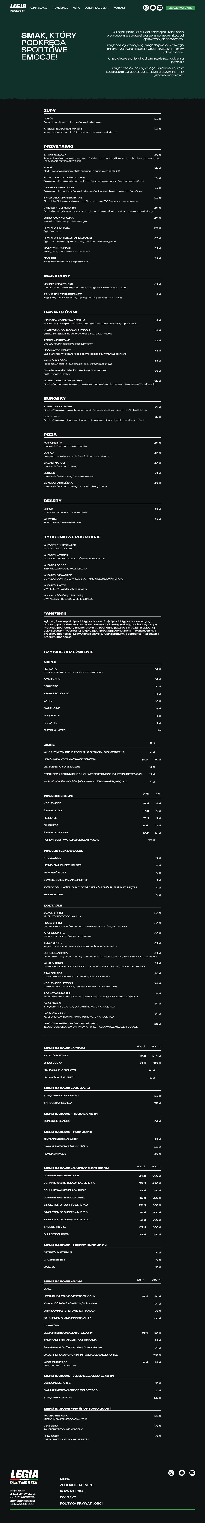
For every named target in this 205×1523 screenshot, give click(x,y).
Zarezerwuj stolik (180, 8)
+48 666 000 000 (22, 1504)
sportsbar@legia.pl (22, 1501)
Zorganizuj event (97, 8)
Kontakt (119, 8)
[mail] (160, 8)
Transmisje (60, 8)
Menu (76, 8)
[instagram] (146, 8)
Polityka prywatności (81, 1503)
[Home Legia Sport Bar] (18, 11)
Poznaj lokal (38, 8)
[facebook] (153, 8)
